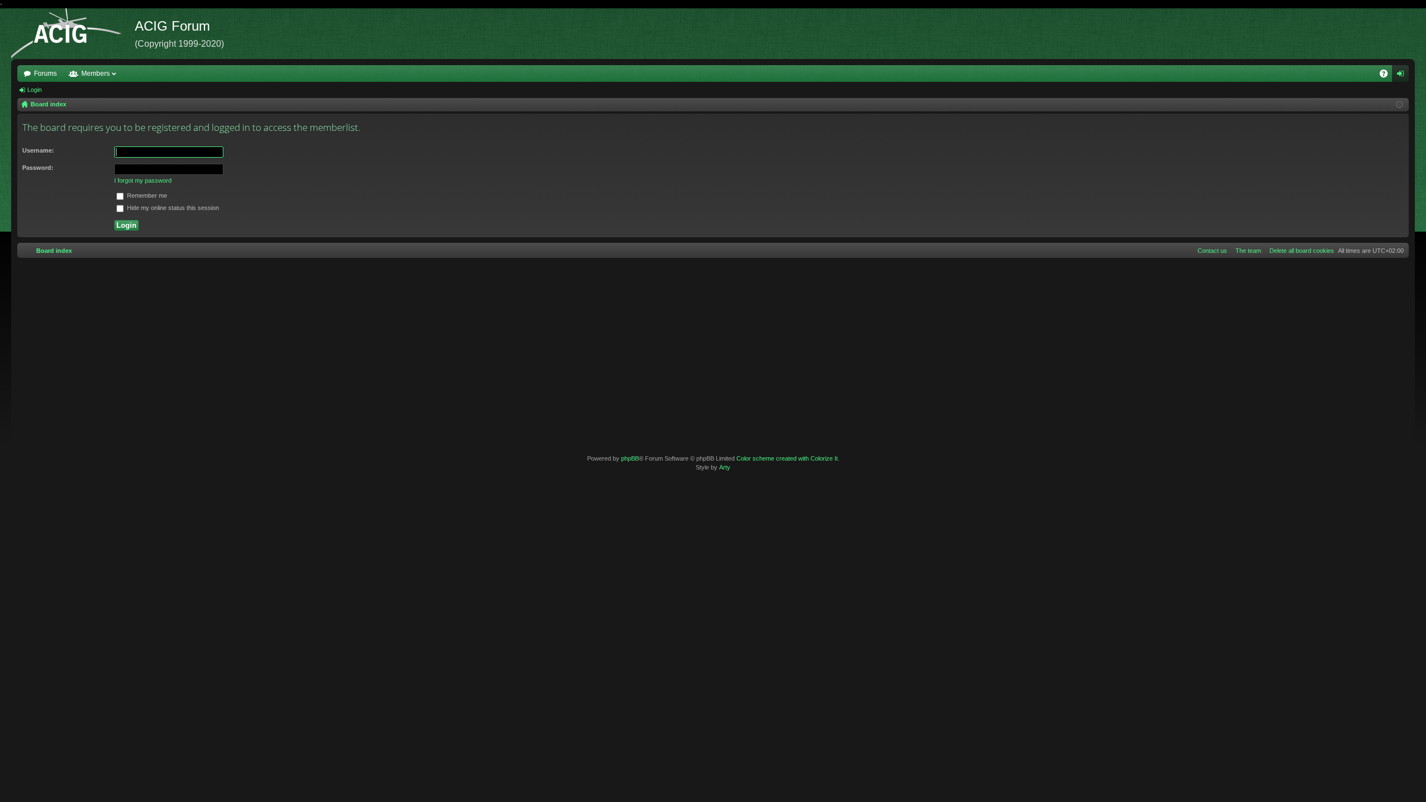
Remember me (146, 195)
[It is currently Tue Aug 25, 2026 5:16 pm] (1399, 104)
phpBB (630, 458)
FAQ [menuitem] (1387, 76)
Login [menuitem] (1402, 76)
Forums (45, 73)
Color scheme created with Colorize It (787, 458)
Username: (38, 150)
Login (34, 89)
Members (95, 73)
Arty (724, 467)
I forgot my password (143, 180)
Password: (37, 167)
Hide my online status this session (172, 207)
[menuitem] (1299, 250)
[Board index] (73, 33)
